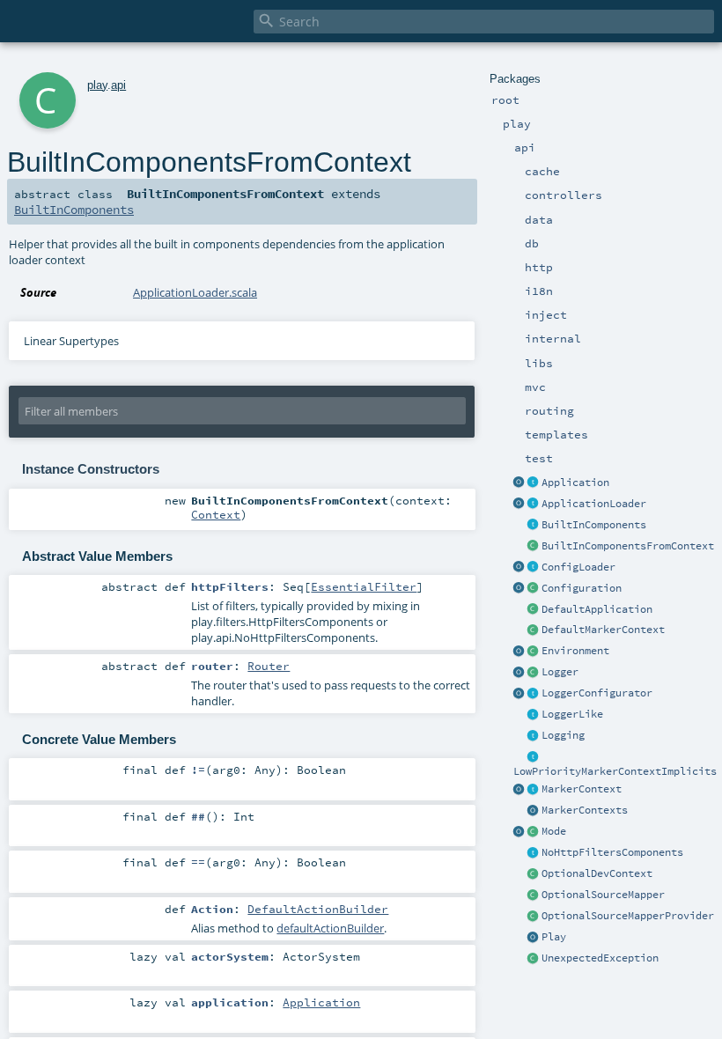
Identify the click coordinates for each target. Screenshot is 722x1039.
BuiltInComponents (594, 525)
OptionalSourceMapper (603, 894)
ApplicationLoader (594, 503)
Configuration (582, 588)
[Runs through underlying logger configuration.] (534, 694)
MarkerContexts (585, 810)
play (97, 85)
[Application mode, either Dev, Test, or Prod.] (534, 832)
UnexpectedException (600, 958)
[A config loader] (534, 568)
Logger (560, 672)
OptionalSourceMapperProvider (628, 916)
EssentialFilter (363, 586)
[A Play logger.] (534, 673)
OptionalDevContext (597, 873)
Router (268, 666)
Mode (554, 831)
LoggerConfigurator (597, 693)
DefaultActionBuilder (317, 909)
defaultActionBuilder (330, 928)
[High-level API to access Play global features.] (534, 938)
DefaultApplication (597, 609)
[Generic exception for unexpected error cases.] (534, 959)
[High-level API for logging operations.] (519, 673)
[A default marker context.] (534, 630)
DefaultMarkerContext (603, 629)
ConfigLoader (578, 567)
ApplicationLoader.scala (195, 292)
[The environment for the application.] (534, 652)
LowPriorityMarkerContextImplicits (615, 771)
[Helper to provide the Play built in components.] (534, 526)
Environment (575, 651)
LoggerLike (572, 714)
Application (575, 482)
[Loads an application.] (534, 504)
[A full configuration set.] (534, 589)
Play (554, 937)
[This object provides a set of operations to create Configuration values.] (519, 589)
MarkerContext (582, 789)
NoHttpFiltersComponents (612, 852)
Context (215, 514)
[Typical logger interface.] (534, 715)
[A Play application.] (534, 483)
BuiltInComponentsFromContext (628, 546)
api (118, 85)
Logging (563, 735)
